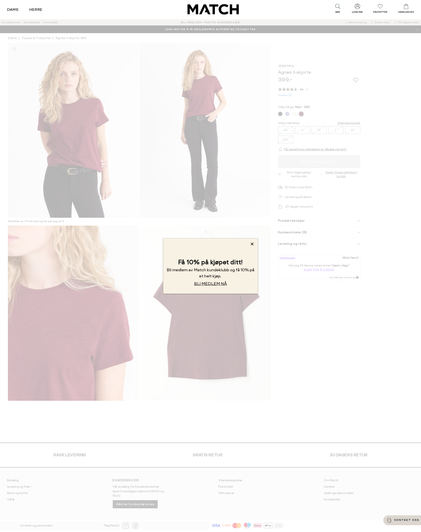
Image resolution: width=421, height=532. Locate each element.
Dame (13, 9)
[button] (338, 9)
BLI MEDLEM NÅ (210, 283)
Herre (36, 9)
